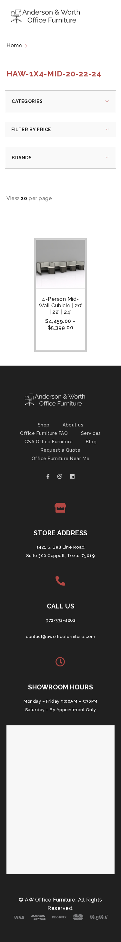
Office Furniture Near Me (61, 458)
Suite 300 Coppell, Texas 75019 (60, 555)
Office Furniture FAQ (44, 433)
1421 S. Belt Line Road (60, 547)
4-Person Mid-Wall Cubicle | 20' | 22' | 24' (61, 305)
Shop (44, 424)
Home (14, 45)
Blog (91, 441)
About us (73, 424)
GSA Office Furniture (49, 441)
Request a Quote (61, 450)
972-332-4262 (60, 620)
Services (91, 433)
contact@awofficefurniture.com (61, 636)
